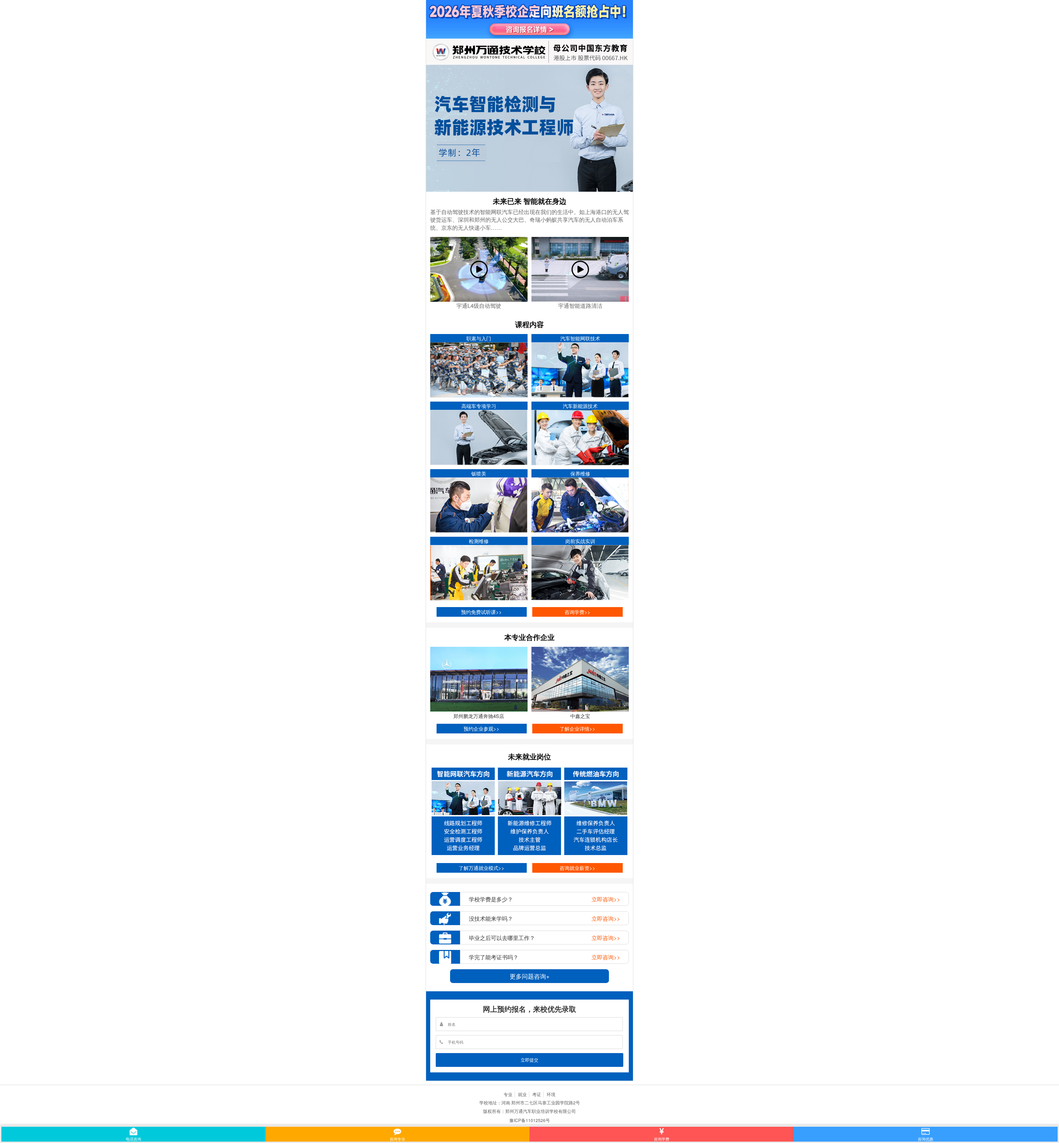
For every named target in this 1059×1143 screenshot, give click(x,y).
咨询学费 (661, 1139)
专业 (508, 1094)
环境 (551, 1094)
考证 (536, 1094)
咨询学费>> (577, 611)
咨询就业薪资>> (577, 867)
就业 (522, 1094)
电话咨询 (133, 1139)
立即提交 (529, 1060)
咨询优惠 (925, 1139)
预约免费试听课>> (481, 611)
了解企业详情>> (577, 728)
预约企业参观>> (481, 728)
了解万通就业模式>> (481, 867)
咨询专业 (397, 1139)
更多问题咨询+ (530, 976)
